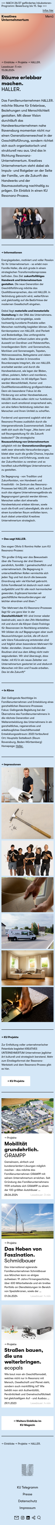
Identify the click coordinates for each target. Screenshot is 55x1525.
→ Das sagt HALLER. (13, 538)
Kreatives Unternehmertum (15, 18)
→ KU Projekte (9, 1037)
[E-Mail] (16, 1518)
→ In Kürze (7, 690)
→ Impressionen (11, 764)
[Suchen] (39, 1518)
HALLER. (36, 62)
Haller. (19, 746)
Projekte (22, 62)
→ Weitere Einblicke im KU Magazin (27, 1423)
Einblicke (9, 62)
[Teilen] (33, 1518)
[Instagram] (22, 1518)
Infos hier (48, 10)
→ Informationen (11, 252)
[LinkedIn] (28, 1518)
